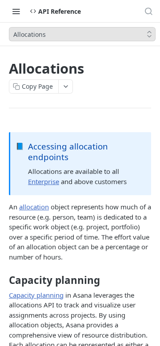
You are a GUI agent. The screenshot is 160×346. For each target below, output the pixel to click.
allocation (34, 206)
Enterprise (43, 181)
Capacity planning (36, 295)
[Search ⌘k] (148, 11)
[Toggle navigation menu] (16, 11)
